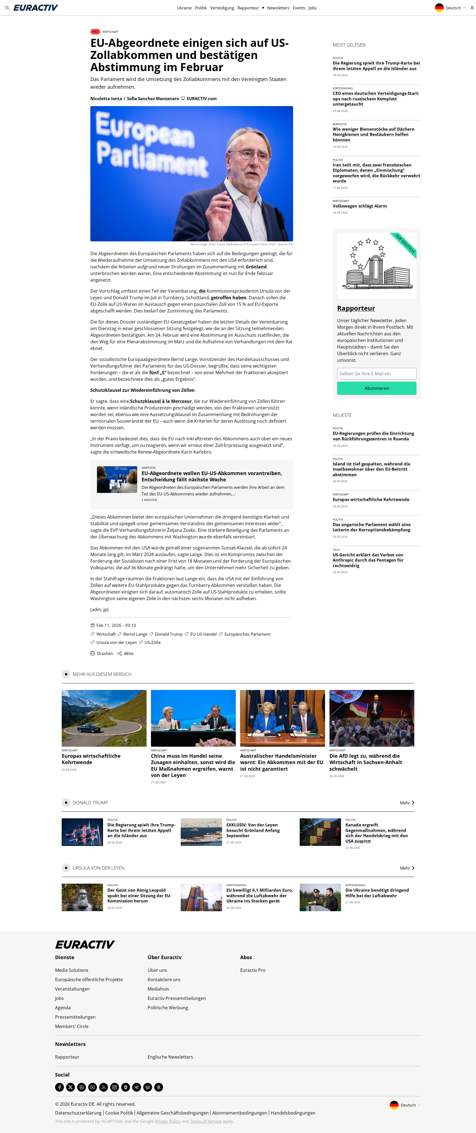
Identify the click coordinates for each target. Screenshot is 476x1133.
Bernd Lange (135, 634)
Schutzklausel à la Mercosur (161, 401)
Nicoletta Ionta (106, 98)
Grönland (256, 267)
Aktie (128, 653)
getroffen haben (229, 298)
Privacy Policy (168, 1121)
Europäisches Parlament (247, 634)
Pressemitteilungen (75, 1017)
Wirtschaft (110, 31)
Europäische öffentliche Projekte (89, 979)
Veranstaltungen (72, 989)
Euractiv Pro (253, 970)
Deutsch (453, 7)
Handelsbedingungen (293, 1113)
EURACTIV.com (202, 98)
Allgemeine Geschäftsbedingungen (173, 1113)
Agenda (63, 1008)
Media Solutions (71, 970)
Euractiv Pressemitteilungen (177, 998)
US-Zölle (153, 642)
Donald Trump (169, 634)
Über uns (157, 970)
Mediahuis (158, 989)
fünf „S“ (157, 372)
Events (299, 7)
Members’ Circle (71, 1026)
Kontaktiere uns (164, 979)
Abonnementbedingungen (239, 1113)
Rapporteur (248, 7)
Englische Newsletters (170, 1057)
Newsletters (278, 7)
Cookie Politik (119, 1113)
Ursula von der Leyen (116, 642)
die (202, 291)
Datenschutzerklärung (78, 1113)
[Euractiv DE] (35, 7)
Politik (201, 7)
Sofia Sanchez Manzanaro (153, 98)
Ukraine (184, 7)
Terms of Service (205, 1121)
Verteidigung (222, 7)
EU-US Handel (203, 634)
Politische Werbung (168, 1008)
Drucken (105, 653)
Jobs (313, 7)
